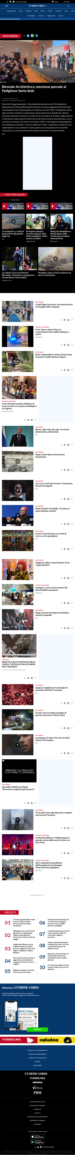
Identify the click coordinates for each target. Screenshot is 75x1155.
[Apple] (37, 1136)
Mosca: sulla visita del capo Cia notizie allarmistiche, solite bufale (52, 430)
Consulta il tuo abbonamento (37, 1050)
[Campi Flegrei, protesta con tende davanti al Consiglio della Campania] (17, 311)
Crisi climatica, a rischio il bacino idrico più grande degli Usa (13, 233)
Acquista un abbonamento (37, 1054)
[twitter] (7, 2)
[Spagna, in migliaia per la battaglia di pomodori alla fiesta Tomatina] (17, 694)
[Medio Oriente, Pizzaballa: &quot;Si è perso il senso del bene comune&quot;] (17, 515)
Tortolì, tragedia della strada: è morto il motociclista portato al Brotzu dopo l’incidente (24, 922)
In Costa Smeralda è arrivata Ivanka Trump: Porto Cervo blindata (58, 967)
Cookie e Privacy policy (37, 1102)
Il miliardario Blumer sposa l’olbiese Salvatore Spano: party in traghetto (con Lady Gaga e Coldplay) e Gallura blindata (24, 948)
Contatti (37, 1113)
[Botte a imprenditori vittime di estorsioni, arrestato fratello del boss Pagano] (17, 361)
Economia (59, 11)
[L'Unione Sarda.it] (37, 6)
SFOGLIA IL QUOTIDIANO (9, 19)
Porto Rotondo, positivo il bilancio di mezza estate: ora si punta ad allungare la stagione (19, 406)
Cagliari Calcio (51, 16)
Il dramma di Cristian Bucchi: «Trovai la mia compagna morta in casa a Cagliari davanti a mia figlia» (58, 922)
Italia (36, 11)
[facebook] (10, 2)
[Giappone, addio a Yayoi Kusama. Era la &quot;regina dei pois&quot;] (17, 569)
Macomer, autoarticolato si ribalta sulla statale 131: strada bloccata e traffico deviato (58, 957)
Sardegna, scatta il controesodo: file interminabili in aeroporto (51, 588)
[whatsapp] (13, 2)
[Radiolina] (56, 1040)
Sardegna (28, 11)
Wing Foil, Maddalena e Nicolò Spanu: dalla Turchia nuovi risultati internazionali (60, 235)
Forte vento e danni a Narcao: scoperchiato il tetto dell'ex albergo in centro (52, 331)
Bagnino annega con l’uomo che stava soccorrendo (23, 971)
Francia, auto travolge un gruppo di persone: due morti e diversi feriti (50, 714)
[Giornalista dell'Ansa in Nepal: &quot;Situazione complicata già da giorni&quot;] (19, 770)
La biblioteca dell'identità (37, 1058)
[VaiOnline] (37, 1088)
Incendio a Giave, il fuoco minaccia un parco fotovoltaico (54, 274)
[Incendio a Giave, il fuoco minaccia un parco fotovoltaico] (55, 259)
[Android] (37, 1142)
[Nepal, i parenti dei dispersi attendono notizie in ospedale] (17, 619)
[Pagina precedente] (44, 895)
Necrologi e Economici (37, 1105)
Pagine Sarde (37, 1065)
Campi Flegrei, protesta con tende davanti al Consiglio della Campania (54, 305)
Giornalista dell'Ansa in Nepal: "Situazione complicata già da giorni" (18, 788)
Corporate (37, 1124)
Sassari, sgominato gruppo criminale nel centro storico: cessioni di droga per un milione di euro (58, 945)
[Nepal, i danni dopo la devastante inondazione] (17, 461)
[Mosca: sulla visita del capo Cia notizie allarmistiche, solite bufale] (17, 436)
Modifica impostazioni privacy (37, 1116)
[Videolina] (19, 1040)
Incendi (60, 16)
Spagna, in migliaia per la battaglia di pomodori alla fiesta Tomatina (51, 688)
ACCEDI (67, 2)
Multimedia (10, 36)
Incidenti (41, 16)
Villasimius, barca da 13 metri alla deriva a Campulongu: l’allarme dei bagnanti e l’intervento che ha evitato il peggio (24, 935)
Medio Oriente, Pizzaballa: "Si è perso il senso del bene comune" (52, 509)
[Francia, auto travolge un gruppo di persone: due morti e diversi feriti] (17, 719)
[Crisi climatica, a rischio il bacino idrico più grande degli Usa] (13, 221)
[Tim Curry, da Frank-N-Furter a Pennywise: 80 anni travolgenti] (17, 490)
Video (20, 11)
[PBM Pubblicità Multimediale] (37, 1092)
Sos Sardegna (31, 16)
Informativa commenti (37, 1120)
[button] (24, 35)
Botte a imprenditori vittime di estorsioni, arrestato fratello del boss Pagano (53, 355)
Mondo (43, 11)
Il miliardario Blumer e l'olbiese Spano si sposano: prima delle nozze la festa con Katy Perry (52, 840)
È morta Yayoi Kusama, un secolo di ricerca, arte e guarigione (50, 534)
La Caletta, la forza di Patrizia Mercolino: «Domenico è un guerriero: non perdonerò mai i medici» (18, 275)
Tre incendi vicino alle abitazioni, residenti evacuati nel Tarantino (53, 813)
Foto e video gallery (15, 195)
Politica (50, 11)
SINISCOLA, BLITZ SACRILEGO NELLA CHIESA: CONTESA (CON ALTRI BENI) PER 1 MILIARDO (18, 664)
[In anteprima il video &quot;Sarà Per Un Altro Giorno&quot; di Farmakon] (17, 744)
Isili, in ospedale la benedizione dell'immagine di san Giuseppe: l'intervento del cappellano (48, 865)
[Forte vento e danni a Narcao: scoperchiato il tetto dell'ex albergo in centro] (17, 336)
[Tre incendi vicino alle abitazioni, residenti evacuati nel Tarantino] (17, 819)
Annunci (37, 1061)
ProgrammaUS (11, 11)
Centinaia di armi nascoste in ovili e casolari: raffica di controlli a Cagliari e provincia (58, 934)
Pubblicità (37, 1109)
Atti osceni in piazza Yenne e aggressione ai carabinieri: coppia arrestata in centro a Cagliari (24, 961)
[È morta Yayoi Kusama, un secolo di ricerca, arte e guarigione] (17, 540)
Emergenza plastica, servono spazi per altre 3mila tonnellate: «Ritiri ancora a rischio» (36, 235)
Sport (66, 11)
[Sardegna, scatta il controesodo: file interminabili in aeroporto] (17, 594)
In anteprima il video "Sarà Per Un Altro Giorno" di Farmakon (52, 739)
